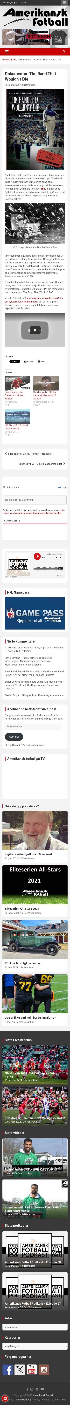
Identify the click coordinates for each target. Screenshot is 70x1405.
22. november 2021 (15, 913)
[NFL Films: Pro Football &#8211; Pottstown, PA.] (17, 416)
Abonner (14, 736)
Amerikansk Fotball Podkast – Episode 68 (33, 1262)
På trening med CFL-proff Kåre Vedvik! (31, 1169)
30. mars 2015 (12, 85)
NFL (43, 188)
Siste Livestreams (18, 1040)
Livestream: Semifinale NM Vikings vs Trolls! (35, 1118)
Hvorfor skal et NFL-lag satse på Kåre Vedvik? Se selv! (44, 395)
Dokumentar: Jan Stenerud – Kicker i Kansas (14, 395)
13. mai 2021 (11, 967)
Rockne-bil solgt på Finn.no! (23, 963)
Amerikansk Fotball (43, 1395)
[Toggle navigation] (6, 51)
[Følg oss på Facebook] (7, 1369)
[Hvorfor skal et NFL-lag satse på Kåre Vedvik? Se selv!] (46, 383)
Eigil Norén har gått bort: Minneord (28, 854)
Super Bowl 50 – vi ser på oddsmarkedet (40, 463)
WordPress (60, 1399)
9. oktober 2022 (13, 1121)
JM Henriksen (28, 85)
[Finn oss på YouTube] (32, 1369)
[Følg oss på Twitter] (19, 1369)
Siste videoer (15, 1133)
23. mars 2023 (12, 1266)
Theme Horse (21, 1399)
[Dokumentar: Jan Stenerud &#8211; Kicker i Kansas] (17, 383)
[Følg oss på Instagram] (44, 1369)
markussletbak (26, 1022)
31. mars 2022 (12, 1214)
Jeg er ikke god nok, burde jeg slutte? (30, 1017)
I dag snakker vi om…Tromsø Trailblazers (30, 453)
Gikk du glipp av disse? (22, 806)
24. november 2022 (15, 1307)
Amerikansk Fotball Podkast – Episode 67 (33, 1303)
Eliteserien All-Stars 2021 (22, 908)
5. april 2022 (11, 1173)
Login (64, 487)
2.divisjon (26, 651)
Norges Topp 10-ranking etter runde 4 (43, 695)
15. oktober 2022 (13, 1080)
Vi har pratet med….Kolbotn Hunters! (34, 674)
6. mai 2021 (11, 1022)
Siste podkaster (16, 1225)
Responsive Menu (64, 3)
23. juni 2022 (11, 858)
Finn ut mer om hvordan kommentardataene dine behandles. (34, 512)
